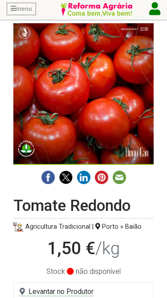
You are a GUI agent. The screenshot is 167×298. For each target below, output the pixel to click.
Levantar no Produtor (61, 291)
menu (24, 8)
